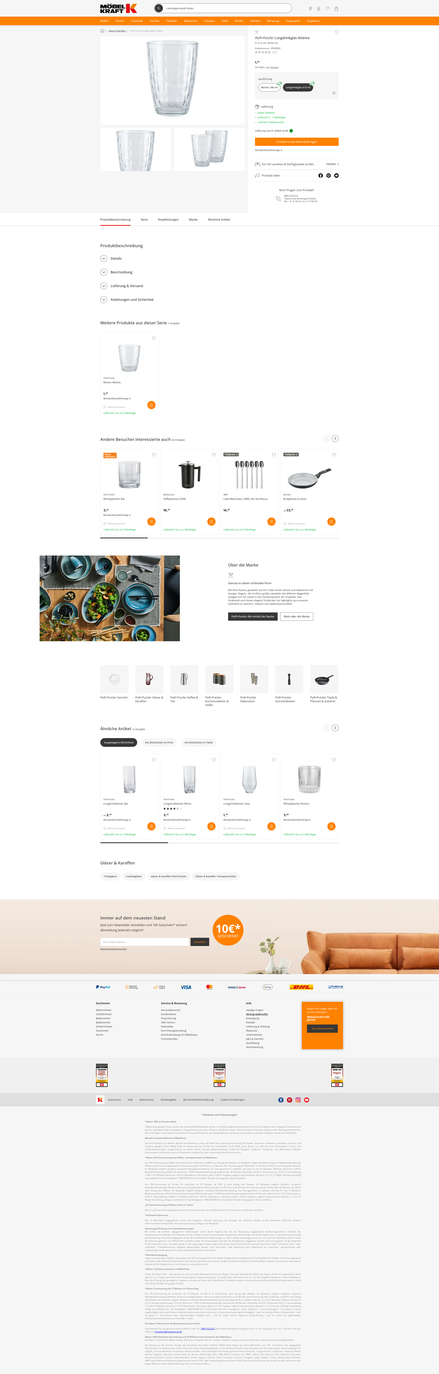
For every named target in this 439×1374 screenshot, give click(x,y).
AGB (130, 1099)
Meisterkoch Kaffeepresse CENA (179, 450)
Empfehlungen (168, 219)
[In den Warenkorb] (151, 405)
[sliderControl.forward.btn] (335, 438)
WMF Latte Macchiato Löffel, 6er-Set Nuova (245, 450)
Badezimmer (103, 1022)
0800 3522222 (291, 195)
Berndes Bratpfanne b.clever (297, 450)
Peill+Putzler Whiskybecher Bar (119, 450)
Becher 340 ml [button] (269, 87)
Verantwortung (254, 1047)
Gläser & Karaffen (117, 863)
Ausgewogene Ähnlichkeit (119, 742)
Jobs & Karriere (254, 1038)
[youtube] (306, 1099)
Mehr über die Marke (297, 616)
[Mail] (336, 175)
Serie (144, 219)
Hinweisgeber (168, 1099)
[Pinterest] (328, 175)
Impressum (114, 1099)
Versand (274, 67)
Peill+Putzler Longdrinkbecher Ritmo (182, 755)
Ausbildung (252, 1043)
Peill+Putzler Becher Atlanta (117, 334)
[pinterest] (289, 1099)
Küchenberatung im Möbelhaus (179, 1034)
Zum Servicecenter (322, 1028)
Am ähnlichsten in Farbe (199, 742)
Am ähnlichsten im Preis (159, 742)
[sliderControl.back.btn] (326, 438)
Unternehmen (254, 1034)
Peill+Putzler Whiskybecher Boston (301, 755)
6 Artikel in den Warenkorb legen (297, 141)
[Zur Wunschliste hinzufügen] (337, 32)
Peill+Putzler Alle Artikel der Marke (253, 616)
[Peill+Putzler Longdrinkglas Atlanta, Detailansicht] (135, 149)
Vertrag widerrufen (257, 1014)
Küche (99, 1034)
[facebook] (280, 1099)
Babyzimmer (103, 1018)
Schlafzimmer (104, 1014)
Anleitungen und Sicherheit (132, 299)
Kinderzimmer (104, 1026)
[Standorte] (310, 9)
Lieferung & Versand (127, 286)
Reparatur (252, 1030)
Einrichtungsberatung (173, 1030)
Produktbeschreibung (115, 219)
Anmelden (200, 942)
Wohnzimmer (103, 1010)
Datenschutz (146, 1099)
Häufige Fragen (254, 1010)
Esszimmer (102, 1030)
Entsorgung (252, 1018)
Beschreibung (121, 272)
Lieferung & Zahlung (258, 1026)
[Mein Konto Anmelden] (318, 9)
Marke (193, 219)
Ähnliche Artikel (219, 219)
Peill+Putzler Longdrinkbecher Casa (241, 755)
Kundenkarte (168, 1014)
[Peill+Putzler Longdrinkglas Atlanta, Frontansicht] (172, 80)
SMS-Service (168, 1022)
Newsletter (167, 1026)
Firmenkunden (169, 1038)
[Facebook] (320, 175)
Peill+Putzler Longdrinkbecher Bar (120, 755)
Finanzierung (168, 1018)
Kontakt (250, 1022)
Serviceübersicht (170, 1010)
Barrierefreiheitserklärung (198, 1099)
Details (116, 258)
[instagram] (298, 1099)
